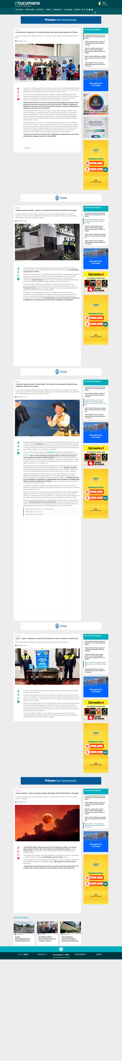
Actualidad (19, 9)
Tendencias (57, 9)
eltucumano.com (28, 454)
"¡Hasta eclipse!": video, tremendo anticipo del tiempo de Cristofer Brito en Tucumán (95, 64)
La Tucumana (68, 9)
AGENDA (99, 954)
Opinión (48, 9)
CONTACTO (41, 954)
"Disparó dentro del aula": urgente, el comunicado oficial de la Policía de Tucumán (95, 43)
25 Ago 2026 (19, 934)
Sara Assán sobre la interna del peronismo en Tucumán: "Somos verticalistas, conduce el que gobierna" (46, 941)
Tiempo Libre (30, 9)
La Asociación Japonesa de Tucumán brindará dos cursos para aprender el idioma (95, 36)
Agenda (77, 9)
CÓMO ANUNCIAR (80, 954)
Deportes (40, 9)
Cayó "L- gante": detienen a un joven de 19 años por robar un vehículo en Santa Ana (95, 58)
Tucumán (27, 147)
